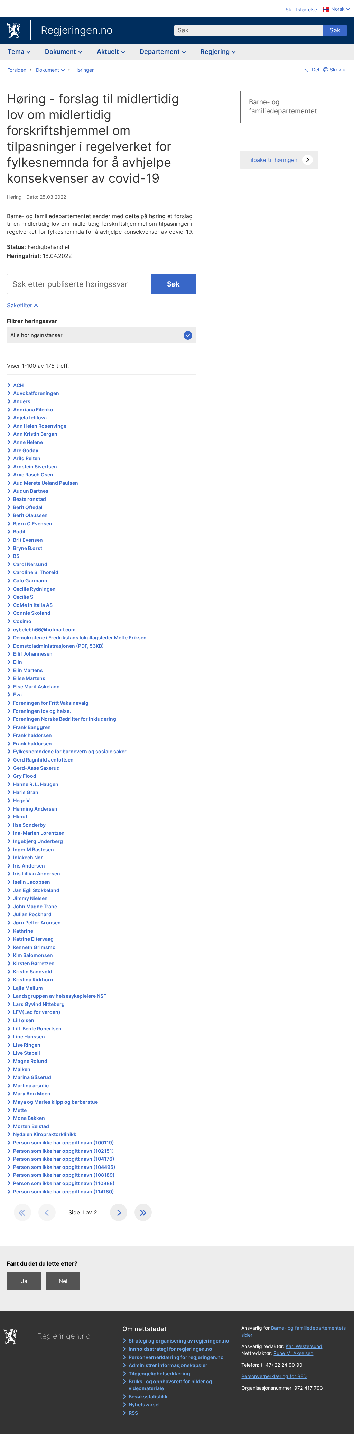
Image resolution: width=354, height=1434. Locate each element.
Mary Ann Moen (31, 1093)
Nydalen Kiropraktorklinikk (44, 1134)
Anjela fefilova (30, 417)
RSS (133, 1413)
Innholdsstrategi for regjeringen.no (170, 1349)
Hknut (20, 817)
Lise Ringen (26, 1045)
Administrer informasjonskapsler (168, 1365)
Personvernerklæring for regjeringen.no (176, 1357)
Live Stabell (26, 1053)
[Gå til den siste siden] (143, 1212)
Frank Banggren (32, 727)
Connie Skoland (31, 613)
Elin (17, 662)
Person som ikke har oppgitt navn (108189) (64, 1175)
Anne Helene (28, 442)
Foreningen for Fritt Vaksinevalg (50, 703)
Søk (335, 30)
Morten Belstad (31, 1126)
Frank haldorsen (32, 735)
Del (314, 69)
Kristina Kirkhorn (33, 979)
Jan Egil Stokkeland (36, 890)
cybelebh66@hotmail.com (44, 629)
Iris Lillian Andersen (36, 873)
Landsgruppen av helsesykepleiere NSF (59, 996)
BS (16, 556)
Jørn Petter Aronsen (37, 923)
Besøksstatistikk (148, 1396)
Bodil (19, 531)
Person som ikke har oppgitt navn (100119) (63, 1142)
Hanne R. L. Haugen (35, 784)
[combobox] (248, 30)
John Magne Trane (35, 906)
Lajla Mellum (28, 988)
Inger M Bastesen (33, 849)
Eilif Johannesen (33, 654)
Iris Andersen (29, 866)
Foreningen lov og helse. (42, 711)
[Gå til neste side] (118, 1212)
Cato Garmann (30, 580)
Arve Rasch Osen (33, 474)
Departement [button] (160, 51)
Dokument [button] (61, 51)
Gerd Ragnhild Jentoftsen (43, 760)
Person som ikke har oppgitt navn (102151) (63, 1151)
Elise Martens (29, 678)
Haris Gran (25, 792)
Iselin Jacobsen (31, 882)
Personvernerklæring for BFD (274, 1376)
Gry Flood (24, 776)
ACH (18, 385)
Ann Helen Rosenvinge (39, 426)
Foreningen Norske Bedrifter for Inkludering (64, 719)
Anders (21, 401)
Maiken (21, 1069)
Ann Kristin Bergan (35, 434)
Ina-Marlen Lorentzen (39, 833)
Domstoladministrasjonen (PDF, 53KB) (58, 646)
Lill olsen (23, 1020)
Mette (20, 1110)
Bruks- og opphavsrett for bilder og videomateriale (170, 1384)
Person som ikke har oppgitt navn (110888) (64, 1183)
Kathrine (23, 931)
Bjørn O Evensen (32, 523)
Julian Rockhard (32, 914)
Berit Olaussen (30, 515)
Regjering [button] (216, 51)
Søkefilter (19, 305)
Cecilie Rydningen (34, 589)
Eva (17, 694)
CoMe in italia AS (33, 605)
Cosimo (22, 621)
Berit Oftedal (28, 507)
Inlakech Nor (28, 857)
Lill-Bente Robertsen (37, 1028)
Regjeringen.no (77, 30)
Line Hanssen (29, 1036)
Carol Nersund (30, 564)
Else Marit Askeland (36, 686)
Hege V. (22, 800)
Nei (63, 1281)
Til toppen (105, 1235)
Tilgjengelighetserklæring (159, 1373)
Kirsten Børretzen (34, 963)
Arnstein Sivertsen (35, 466)
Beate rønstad (29, 499)
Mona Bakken (29, 1118)
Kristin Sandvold (32, 972)
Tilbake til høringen (272, 159)
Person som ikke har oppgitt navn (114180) (63, 1191)
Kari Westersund (304, 1346)
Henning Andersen (35, 809)
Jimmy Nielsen (30, 898)
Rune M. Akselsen (293, 1353)
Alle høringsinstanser (36, 335)
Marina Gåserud (32, 1077)
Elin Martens (28, 670)
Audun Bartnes (30, 491)
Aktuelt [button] (108, 51)
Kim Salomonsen (33, 955)
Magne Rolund (30, 1061)
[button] (50, 70)
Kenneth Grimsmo (34, 947)
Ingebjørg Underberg (38, 841)
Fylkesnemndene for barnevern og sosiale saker (70, 751)
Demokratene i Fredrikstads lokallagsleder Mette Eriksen (80, 637)
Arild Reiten (26, 458)
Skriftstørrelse (301, 9)
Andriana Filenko (33, 410)
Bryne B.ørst (27, 548)
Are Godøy (25, 450)
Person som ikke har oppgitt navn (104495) (64, 1167)
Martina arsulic (31, 1085)
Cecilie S (23, 597)
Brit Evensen (28, 540)
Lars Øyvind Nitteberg (39, 1004)
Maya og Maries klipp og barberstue (55, 1102)
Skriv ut (338, 69)
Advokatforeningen (36, 393)
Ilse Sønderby (29, 825)
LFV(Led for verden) (36, 1012)
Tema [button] (17, 51)
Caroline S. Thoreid (35, 572)
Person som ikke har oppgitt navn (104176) (63, 1159)
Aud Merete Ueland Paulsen (45, 483)
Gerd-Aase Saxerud (36, 768)
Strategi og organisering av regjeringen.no (179, 1341)
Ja (24, 1281)
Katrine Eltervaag (33, 939)
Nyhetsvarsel (144, 1404)
